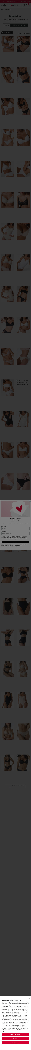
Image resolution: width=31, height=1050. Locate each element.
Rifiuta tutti (15, 1038)
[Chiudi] (29, 998)
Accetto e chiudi (15, 1042)
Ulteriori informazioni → (15, 1034)
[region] (15, 1023)
